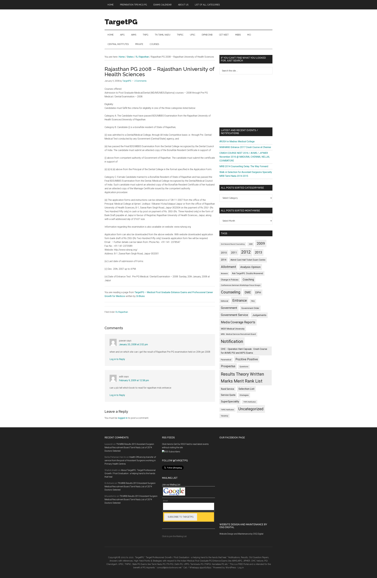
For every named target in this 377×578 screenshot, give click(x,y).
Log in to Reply (117, 359)
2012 (246, 252)
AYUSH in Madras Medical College (237, 141)
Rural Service (227, 389)
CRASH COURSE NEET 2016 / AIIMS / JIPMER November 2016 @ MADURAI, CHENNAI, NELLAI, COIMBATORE (244, 157)
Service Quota (228, 395)
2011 (234, 252)
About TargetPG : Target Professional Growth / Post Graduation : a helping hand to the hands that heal (130, 473)
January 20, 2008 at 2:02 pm (133, 344)
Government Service (234, 315)
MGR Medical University (232, 328)
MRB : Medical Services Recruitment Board (238, 334)
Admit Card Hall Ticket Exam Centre (247, 260)
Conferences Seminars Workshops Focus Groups (240, 285)
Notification (232, 341)
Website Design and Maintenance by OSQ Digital (241, 534)
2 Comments (140, 81)
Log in (241, 567)
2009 (261, 243)
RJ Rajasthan (122, 312)
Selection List (246, 388)
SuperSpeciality (230, 401)
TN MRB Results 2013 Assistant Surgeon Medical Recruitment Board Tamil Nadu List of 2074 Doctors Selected (129, 447)
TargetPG (121, 22)
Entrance (239, 300)
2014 (223, 259)
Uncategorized (250, 409)
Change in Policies (229, 280)
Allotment (228, 267)
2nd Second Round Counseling (233, 244)
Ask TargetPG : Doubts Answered (247, 273)
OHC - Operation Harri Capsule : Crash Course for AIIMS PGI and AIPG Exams (244, 351)
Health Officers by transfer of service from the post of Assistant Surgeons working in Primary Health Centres (130, 460)
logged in (123, 418)
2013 (258, 252)
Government (229, 308)
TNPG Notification (249, 402)
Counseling (230, 292)
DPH (258, 292)
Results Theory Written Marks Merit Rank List (242, 378)
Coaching (248, 279)
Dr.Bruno (140, 296)
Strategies (244, 395)
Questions (244, 367)
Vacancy (224, 416)
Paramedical (226, 360)
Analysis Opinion (250, 267)
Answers (224, 274)
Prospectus (228, 366)
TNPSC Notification (227, 410)
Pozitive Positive (246, 359)
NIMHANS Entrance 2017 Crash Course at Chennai (245, 147)
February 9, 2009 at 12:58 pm (134, 380)
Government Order (250, 308)
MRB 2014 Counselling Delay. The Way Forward (243, 166)
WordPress (230, 567)
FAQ (253, 301)
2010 (224, 252)
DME (248, 292)
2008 (250, 244)
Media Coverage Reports (238, 322)
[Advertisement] (245, 101)
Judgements (259, 315)
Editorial (224, 301)
